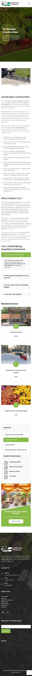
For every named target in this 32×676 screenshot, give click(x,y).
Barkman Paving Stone (16, 466)
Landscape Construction (11, 439)
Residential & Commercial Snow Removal (15, 449)
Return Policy (4, 602)
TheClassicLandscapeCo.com (19, 670)
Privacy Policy (4, 605)
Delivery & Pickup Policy (7, 600)
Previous (3, 76)
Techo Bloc (12, 476)
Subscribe (6, 631)
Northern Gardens (14, 471)
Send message (8, 585)
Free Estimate (16, 521)
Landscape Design (16, 332)
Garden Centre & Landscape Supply (16, 411)
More (16, 336)
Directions (3, 607)
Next (28, 76)
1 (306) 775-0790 (8, 580)
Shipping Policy (5, 603)
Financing (3, 598)
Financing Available (15, 462)
